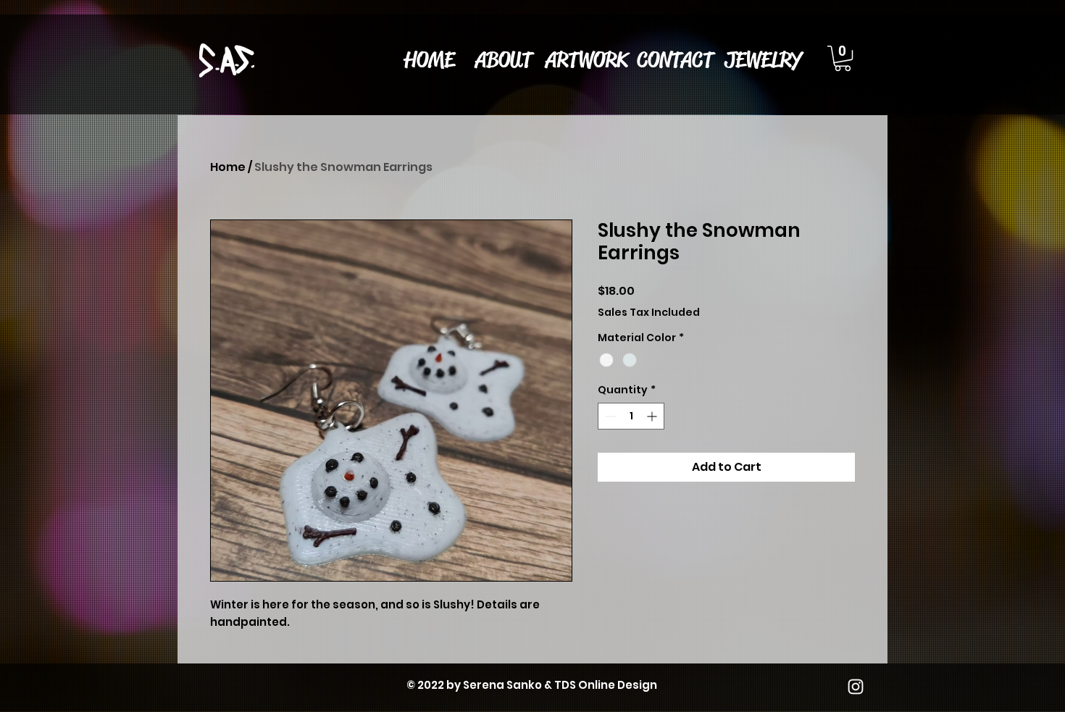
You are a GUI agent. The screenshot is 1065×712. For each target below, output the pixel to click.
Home (228, 167)
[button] (586, 59)
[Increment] (653, 416)
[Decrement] (609, 416)
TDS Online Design (605, 684)
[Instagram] (855, 687)
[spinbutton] (631, 416)
